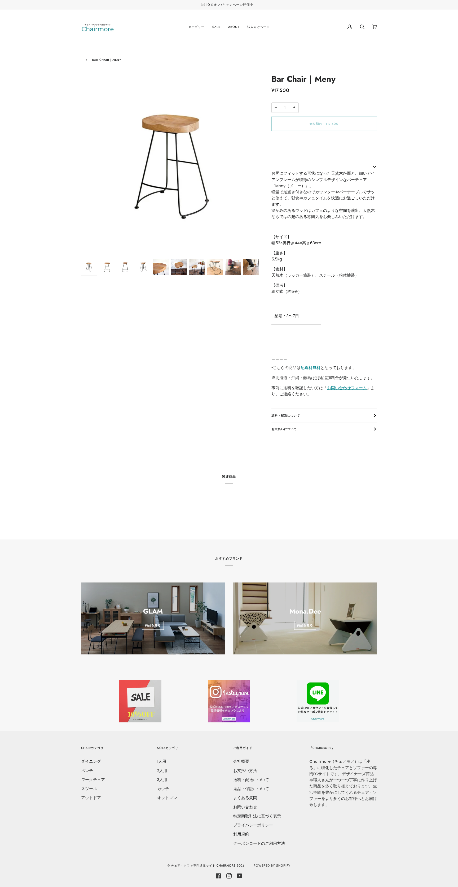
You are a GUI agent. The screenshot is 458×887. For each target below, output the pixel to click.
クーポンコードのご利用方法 (259, 843)
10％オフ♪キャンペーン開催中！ (231, 5)
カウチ (163, 788)
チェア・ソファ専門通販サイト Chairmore (203, 865)
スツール (89, 788)
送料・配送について (285, 415)
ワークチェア (93, 779)
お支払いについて (284, 429)
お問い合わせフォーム (347, 388)
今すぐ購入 (324, 146)
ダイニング (91, 761)
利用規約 (241, 834)
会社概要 (241, 761)
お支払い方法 (245, 770)
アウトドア (91, 797)
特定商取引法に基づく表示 (257, 816)
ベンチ (87, 770)
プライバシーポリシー (253, 825)
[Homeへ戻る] (82, 59)
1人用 (161, 761)
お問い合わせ (245, 807)
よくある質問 (245, 797)
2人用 (162, 770)
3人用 (162, 779)
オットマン (167, 797)
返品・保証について (251, 788)
